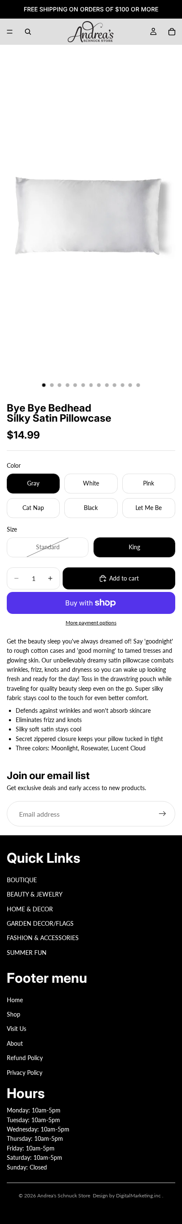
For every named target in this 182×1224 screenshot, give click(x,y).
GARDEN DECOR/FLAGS (40, 923)
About (15, 1043)
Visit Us (16, 1029)
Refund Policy (25, 1057)
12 (130, 385)
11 (122, 385)
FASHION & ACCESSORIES (43, 937)
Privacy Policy (24, 1072)
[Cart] (172, 31)
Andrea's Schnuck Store (63, 1195)
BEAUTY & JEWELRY (35, 894)
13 (138, 385)
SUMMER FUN (27, 952)
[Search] (28, 31)
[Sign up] (162, 814)
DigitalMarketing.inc (139, 1195)
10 (115, 385)
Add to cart (124, 578)
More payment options (91, 622)
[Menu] (9, 31)
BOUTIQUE (22, 879)
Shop (13, 1014)
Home (15, 999)
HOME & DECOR (30, 909)
